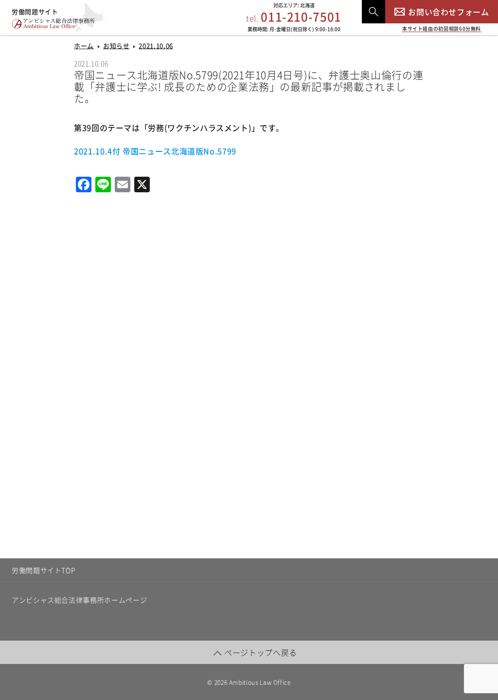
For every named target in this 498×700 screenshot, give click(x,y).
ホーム (84, 45)
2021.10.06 (156, 45)
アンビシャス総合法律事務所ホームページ (79, 600)
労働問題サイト (35, 11)
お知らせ (116, 45)
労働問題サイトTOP (43, 570)
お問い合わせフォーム (448, 12)
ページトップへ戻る (260, 652)
